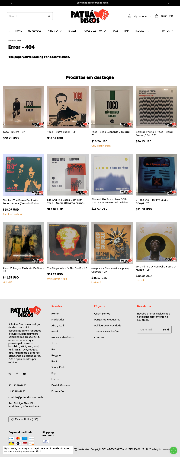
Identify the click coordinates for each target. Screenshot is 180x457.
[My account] (129, 16)
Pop (53, 373)
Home (18, 30)
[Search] (49, 16)
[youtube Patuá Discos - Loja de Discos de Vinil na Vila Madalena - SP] (24, 373)
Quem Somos (102, 313)
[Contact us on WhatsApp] (173, 450)
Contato (99, 337)
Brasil (72, 30)
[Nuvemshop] (76, 450)
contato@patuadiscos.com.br (26, 397)
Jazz (115, 30)
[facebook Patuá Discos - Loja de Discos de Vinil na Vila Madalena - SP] (17, 373)
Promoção (57, 391)
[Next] (148, 31)
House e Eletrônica (94, 30)
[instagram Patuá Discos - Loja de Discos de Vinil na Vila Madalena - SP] (9, 373)
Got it (38, 451)
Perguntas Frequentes (107, 319)
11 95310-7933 (16, 391)
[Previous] (9, 31)
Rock (54, 361)
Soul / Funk (58, 367)
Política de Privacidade (107, 325)
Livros (55, 379)
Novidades (34, 30)
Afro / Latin (55, 30)
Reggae (139, 30)
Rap (126, 30)
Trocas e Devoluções (106, 331)
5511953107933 (17, 385)
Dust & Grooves (60, 385)
